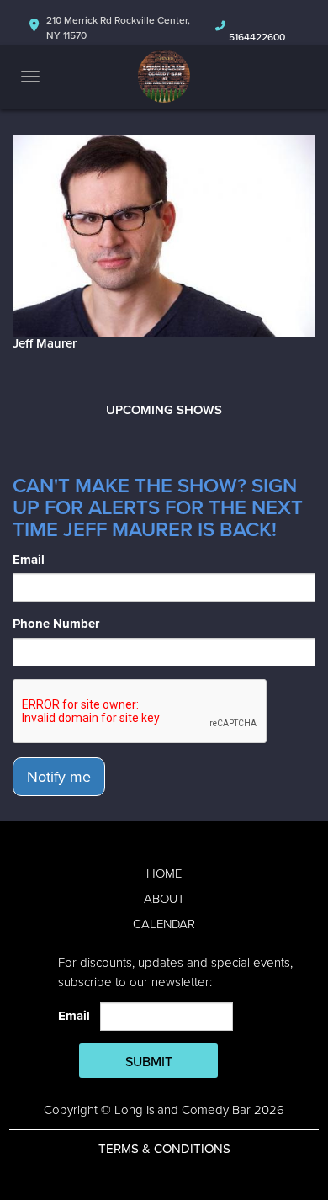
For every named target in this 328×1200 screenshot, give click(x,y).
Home (164, 873)
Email (29, 559)
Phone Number (56, 623)
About (164, 898)
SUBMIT (148, 1062)
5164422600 (257, 37)
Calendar (164, 924)
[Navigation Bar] (30, 76)
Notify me (59, 776)
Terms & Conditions (164, 1148)
